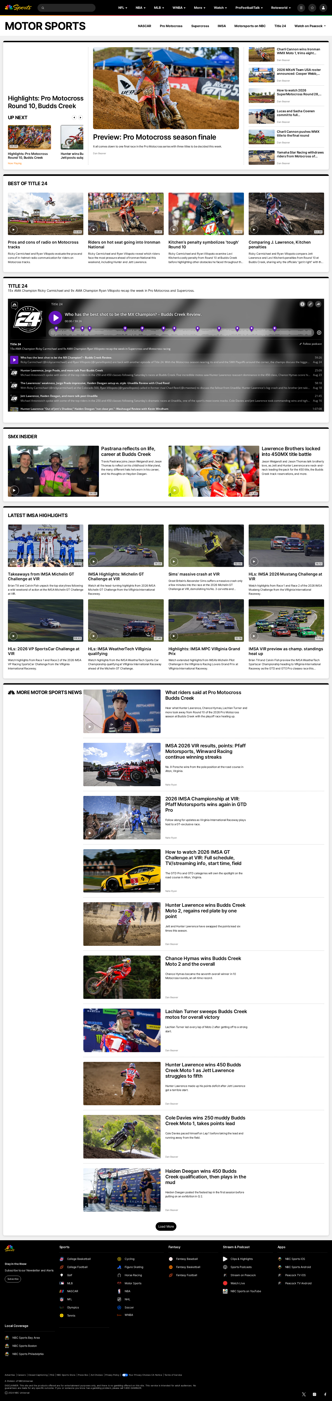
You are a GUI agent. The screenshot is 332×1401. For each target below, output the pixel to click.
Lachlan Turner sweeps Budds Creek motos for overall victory (206, 1014)
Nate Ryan (171, 784)
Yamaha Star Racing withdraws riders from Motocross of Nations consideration (300, 154)
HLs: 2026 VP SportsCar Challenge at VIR (43, 651)
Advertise (10, 1375)
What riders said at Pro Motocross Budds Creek (203, 695)
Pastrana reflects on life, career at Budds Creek (128, 451)
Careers (21, 1375)
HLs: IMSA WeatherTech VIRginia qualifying (119, 651)
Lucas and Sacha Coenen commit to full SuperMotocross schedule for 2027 (299, 113)
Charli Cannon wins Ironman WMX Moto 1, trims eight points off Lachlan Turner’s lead (298, 51)
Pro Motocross (171, 26)
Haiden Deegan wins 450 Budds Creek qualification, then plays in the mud (205, 1176)
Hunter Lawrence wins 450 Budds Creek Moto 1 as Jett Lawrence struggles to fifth (203, 1070)
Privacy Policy (112, 1375)
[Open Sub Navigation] (126, 8)
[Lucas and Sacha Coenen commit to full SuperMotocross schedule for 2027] (262, 116)
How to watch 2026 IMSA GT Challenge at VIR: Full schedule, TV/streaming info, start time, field (203, 857)
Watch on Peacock (309, 26)
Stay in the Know (15, 1264)
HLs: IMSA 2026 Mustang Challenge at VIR (285, 576)
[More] (301, 8)
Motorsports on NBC (250, 26)
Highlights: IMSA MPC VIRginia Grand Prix (204, 651)
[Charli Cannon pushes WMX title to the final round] (262, 137)
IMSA (222, 26)
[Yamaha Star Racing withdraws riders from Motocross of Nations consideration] (262, 157)
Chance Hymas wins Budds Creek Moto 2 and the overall (203, 961)
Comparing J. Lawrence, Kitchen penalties (280, 244)
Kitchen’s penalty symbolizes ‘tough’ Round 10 (203, 244)
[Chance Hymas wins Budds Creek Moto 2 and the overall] (121, 977)
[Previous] (74, 117)
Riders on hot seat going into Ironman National (124, 244)
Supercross (200, 26)
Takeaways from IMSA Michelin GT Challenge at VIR (41, 576)
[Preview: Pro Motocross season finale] (166, 88)
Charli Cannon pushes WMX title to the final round (298, 133)
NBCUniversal (26, 1381)
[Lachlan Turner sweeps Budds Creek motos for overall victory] (121, 1030)
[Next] (80, 117)
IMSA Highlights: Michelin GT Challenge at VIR (116, 576)
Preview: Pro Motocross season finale (154, 137)
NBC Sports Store (66, 1375)
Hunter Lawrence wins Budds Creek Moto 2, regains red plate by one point (205, 910)
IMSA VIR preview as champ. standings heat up (286, 651)
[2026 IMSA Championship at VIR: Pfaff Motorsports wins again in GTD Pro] (121, 817)
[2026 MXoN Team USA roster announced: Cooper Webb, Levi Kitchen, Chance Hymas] (262, 75)
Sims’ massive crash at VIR (194, 574)
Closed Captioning (38, 1375)
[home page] (18, 8)
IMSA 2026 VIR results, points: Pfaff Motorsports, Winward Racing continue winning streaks (205, 751)
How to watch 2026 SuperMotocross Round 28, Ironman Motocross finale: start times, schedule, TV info (299, 92)
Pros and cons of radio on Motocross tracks (43, 244)
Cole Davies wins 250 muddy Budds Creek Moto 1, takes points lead (205, 1120)
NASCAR (144, 26)
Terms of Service (173, 1375)
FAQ (52, 1375)
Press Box (83, 1375)
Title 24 (280, 26)
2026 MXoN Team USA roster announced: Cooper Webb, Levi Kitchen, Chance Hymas (299, 71)
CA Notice (156, 1375)
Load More (166, 1226)
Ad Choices (97, 1375)
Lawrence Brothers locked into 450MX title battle (291, 451)
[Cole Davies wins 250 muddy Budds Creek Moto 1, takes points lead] (121, 1137)
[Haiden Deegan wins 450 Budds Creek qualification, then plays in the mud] (121, 1190)
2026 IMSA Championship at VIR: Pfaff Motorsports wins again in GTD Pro (206, 804)
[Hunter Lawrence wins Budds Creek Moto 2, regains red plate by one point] (121, 924)
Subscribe (13, 1278)
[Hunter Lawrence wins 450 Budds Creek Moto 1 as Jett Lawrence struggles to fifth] (121, 1083)
